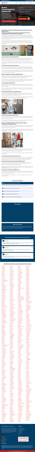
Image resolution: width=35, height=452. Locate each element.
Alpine (3, 273)
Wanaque (27, 376)
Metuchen (19, 278)
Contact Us (24, 2)
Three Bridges (28, 353)
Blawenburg (4, 314)
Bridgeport (3, 325)
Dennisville (3, 388)
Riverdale (27, 280)
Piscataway (20, 394)
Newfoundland (20, 340)
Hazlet (11, 327)
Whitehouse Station (29, 401)
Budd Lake (3, 335)
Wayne (27, 384)
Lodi (10, 398)
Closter (3, 369)
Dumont (3, 395)
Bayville (3, 294)
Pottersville (20, 415)
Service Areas (30, 2)
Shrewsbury (28, 315)
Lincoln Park (12, 388)
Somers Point (28, 320)
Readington (28, 269)
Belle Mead (3, 300)
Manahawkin (12, 411)
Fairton (11, 267)
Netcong (19, 327)
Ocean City (20, 358)
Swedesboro (28, 348)
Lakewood (11, 372)
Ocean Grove (20, 361)
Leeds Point (12, 383)
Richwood (27, 273)
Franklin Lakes (12, 284)
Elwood (3, 410)
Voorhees (27, 374)
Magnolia (11, 408)
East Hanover (4, 399)
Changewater (4, 353)
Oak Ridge (19, 353)
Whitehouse (28, 400)
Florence (11, 275)
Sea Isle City (28, 305)
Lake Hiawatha (12, 368)
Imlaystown (12, 347)
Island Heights (12, 351)
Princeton (19, 416)
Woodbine (27, 410)
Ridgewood (28, 274)
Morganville (20, 306)
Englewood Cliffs (4, 414)
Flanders (11, 273)
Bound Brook (4, 321)
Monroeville (20, 300)
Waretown (27, 378)
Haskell (11, 324)
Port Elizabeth (20, 408)
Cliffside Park (4, 364)
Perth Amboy (20, 388)
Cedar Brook (4, 348)
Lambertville (12, 373)
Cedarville (3, 352)
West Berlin (28, 386)
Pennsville (19, 385)
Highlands (11, 336)
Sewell (27, 311)
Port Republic (20, 414)
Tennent (27, 351)
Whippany (27, 399)
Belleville (3, 301)
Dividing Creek (4, 390)
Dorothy (3, 393)
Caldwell (3, 340)
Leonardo (11, 385)
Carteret (3, 347)
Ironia (11, 348)
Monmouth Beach (21, 296)
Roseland (27, 289)
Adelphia (3, 267)
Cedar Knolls (4, 351)
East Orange (4, 400)
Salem (27, 299)
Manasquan (12, 413)
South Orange (28, 327)
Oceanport (20, 363)
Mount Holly (20, 314)
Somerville (27, 322)
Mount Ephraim (20, 311)
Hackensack (12, 311)
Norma (19, 343)
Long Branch (12, 399)
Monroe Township (21, 299)
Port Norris (19, 411)
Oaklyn (19, 357)
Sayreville (27, 300)
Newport (19, 341)
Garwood (11, 290)
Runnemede (28, 296)
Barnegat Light (4, 289)
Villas (27, 370)
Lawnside (11, 379)
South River (28, 330)
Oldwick (19, 367)
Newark (19, 337)
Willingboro (28, 407)
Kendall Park (12, 362)
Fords (11, 278)
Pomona (19, 404)
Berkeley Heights (4, 306)
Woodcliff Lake (28, 415)
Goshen (11, 305)
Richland (27, 272)
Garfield (11, 289)
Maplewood (12, 420)
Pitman (19, 395)
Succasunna (28, 346)
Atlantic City (4, 279)
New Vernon (20, 336)
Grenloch (11, 310)
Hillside (11, 340)
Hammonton (12, 316)
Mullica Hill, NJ (6, 0)
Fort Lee (11, 280)
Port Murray (20, 410)
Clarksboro (3, 361)
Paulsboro (19, 378)
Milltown (19, 289)
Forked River (12, 279)
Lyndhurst (11, 404)
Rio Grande (28, 278)
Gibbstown (11, 293)
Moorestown (20, 305)
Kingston (11, 367)
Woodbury (28, 412)
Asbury (3, 275)
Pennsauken (20, 384)
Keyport (11, 366)
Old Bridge (19, 366)
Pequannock (20, 387)
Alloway (3, 272)
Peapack (19, 379)
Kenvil (11, 364)
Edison (3, 403)
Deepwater (3, 383)
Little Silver (11, 394)
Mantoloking (12, 415)
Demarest (3, 387)
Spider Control (21, 430)
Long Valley (12, 400)
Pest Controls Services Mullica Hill (8, 25)
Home (16, 2)
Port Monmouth (20, 409)
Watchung (28, 381)
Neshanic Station (20, 326)
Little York (11, 395)
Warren (27, 379)
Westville (27, 395)
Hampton (11, 317)
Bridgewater (4, 327)
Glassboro (11, 296)
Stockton (27, 341)
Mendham (19, 275)
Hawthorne (11, 326)
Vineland (27, 373)
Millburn (19, 285)
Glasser (11, 298)
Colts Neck (3, 374)
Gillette (11, 294)
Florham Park (12, 277)
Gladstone (11, 295)
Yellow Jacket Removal (22, 429)
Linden (11, 390)
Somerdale (28, 319)
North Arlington (20, 346)
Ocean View (20, 362)
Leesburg (11, 384)
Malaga (11, 410)
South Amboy (28, 324)
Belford (3, 299)
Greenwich (11, 309)
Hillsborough (12, 337)
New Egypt (19, 330)
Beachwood (4, 296)
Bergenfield (4, 305)
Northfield (19, 348)
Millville (19, 290)
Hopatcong (12, 345)
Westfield (27, 394)
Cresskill (3, 379)
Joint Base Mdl (12, 356)
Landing (11, 374)
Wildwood (27, 405)
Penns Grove (20, 383)
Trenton (27, 360)
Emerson (3, 411)
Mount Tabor (20, 317)
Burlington (3, 337)
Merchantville (20, 277)
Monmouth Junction (21, 298)
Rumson (27, 295)
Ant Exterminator (21, 428)
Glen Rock (11, 301)
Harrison (11, 321)
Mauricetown (20, 272)
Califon (3, 341)
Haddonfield (12, 314)
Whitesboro (28, 402)
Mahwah (11, 409)
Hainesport (11, 315)
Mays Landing (20, 273)
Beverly (3, 310)
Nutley (19, 352)
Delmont (3, 385)
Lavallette (11, 378)
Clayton (3, 362)
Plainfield (19, 398)
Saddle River (28, 298)
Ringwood (27, 277)
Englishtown (4, 415)
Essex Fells (3, 416)
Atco (3, 278)
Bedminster (4, 298)
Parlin (19, 373)
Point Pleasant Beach (21, 403)
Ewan (3, 419)
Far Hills (11, 269)
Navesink (19, 324)
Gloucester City (12, 304)
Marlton (19, 267)
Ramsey (19, 421)
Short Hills (27, 314)
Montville (19, 304)
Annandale (3, 274)
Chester (3, 358)
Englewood (3, 413)
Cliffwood (3, 366)
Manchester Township (13, 414)
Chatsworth (4, 356)
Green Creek (12, 306)
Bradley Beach (4, 322)
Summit (27, 347)
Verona (27, 369)
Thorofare (27, 352)
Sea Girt (27, 304)
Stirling (27, 340)
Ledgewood (12, 382)
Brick (3, 324)
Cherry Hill (3, 357)
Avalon (3, 283)
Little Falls (11, 393)
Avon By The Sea (4, 285)
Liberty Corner (12, 387)
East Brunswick (4, 398)
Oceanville (19, 364)
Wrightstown (28, 417)
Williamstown (28, 406)
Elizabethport (4, 408)
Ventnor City (28, 368)
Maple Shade (12, 419)
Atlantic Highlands (5, 280)
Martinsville (20, 269)
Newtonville (20, 342)
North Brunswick (20, 347)
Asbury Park (4, 277)
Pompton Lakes (20, 405)
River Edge (27, 279)
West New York (28, 391)
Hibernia (11, 332)
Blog (19, 434)
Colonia (3, 373)
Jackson (11, 352)
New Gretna (20, 331)
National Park (20, 322)
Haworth (11, 325)
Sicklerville (27, 316)
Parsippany (20, 374)
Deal (2, 382)
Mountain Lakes (20, 319)
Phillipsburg (20, 389)
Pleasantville (20, 400)
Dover (3, 394)
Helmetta (11, 330)
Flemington (12, 274)
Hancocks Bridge (12, 319)
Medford (19, 274)
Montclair (19, 301)
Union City (27, 365)
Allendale (3, 268)
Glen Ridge (11, 300)
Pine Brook (19, 393)
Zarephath (28, 420)
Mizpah (19, 295)
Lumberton (12, 403)
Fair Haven (3, 420)
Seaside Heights (28, 306)
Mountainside (20, 320)
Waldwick (27, 375)
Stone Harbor (28, 342)
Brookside (3, 332)
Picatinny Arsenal (20, 390)
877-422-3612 (30, 0)
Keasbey (11, 361)
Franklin (11, 283)
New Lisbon (20, 332)
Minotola (19, 294)
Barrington (3, 290)
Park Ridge (19, 372)
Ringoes (27, 275)
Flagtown (11, 272)
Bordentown (4, 320)
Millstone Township (21, 288)
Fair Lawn (3, 421)
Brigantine (3, 330)
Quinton (19, 419)
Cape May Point (4, 346)
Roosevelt (27, 288)
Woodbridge (28, 411)
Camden (3, 342)
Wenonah (27, 385)
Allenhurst (3, 269)
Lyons (11, 405)
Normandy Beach (21, 345)
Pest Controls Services (17, 451)
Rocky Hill (27, 285)
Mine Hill (19, 293)
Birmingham (4, 311)
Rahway (19, 420)
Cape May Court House (5, 345)
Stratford (27, 343)
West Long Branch (29, 389)
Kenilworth (11, 363)
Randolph (27, 267)
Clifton (3, 367)
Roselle (27, 290)
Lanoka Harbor (12, 377)
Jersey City (11, 353)
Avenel (3, 284)
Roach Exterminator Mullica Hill (17, 25)
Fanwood (11, 268)
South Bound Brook (29, 325)
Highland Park (12, 335)
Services (20, 2)
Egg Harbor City (4, 404)
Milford (19, 284)
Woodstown (28, 416)
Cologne (3, 372)
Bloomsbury (4, 317)
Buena (3, 336)
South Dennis (28, 326)
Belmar (3, 304)
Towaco (27, 357)
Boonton (3, 319)
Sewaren (27, 310)
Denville (3, 389)
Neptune (19, 325)
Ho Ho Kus (11, 341)
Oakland (19, 356)
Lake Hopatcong (12, 369)
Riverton (27, 283)
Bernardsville (4, 309)
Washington (28, 380)
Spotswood (28, 332)
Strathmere (28, 345)
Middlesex (19, 280)
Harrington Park (12, 320)
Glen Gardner (12, 299)
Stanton (27, 337)
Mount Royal (20, 316)
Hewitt (11, 331)
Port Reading (20, 413)
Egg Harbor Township (5, 405)
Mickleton (19, 279)
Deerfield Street (4, 384)
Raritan (27, 268)
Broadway (3, 331)
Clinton (3, 368)
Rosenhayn (28, 294)
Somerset (27, 321)
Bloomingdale (4, 316)
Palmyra (19, 369)
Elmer (3, 409)
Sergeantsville (28, 309)
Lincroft (11, 389)
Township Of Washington (28, 359)
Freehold (11, 288)
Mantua (11, 416)
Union (27, 364)
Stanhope (27, 336)
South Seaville (28, 331)
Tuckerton (27, 363)
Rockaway (27, 284)
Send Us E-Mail (4, 440)
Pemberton (20, 382)
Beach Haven (4, 295)
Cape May (3, 343)
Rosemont (27, 293)
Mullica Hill (19, 321)
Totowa (27, 356)
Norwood (19, 351)
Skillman (27, 317)
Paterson (19, 377)
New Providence (20, 335)
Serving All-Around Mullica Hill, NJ (9, 21)
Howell (11, 346)
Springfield (28, 335)
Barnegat (3, 288)
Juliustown (11, 357)
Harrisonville (12, 322)
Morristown (20, 309)
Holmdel (11, 343)
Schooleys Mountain (29, 301)
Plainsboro (19, 399)
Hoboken (11, 342)
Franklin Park (12, 285)
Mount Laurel (20, 315)
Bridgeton (3, 326)
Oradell (19, 368)
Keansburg (11, 358)
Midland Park (20, 283)
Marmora (19, 268)
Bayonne (3, 293)
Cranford (3, 378)
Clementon (3, 363)
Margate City (12, 421)
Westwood (28, 396)
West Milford (28, 390)
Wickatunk (27, 404)
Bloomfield (3, 315)
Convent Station (4, 377)
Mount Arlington (20, 310)
